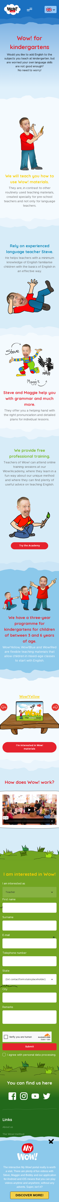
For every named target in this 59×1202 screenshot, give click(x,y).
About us (7, 1127)
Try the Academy (29, 546)
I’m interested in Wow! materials (29, 747)
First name (9, 899)
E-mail (6, 935)
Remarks (7, 1007)
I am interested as (13, 883)
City (4, 989)
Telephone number (14, 953)
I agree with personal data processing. (31, 1055)
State (6, 970)
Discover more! (29, 1195)
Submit (29, 1047)
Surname (7, 917)
